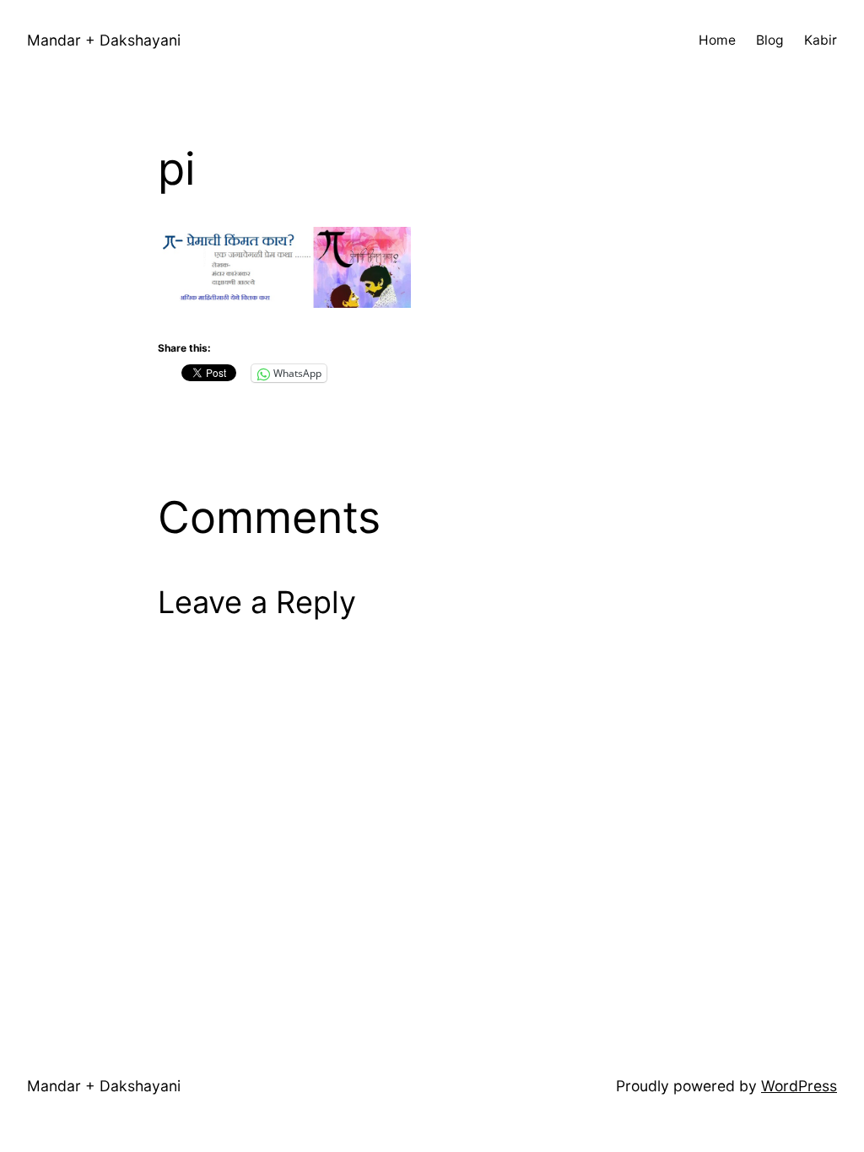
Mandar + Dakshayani (104, 40)
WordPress (799, 1086)
